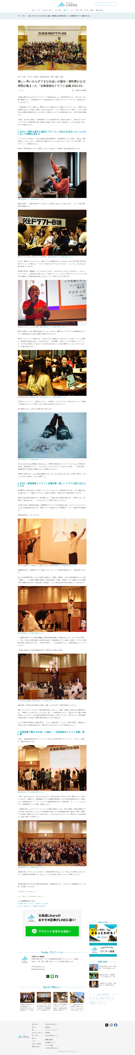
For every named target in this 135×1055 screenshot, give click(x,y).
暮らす (66, 10)
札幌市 (56, 76)
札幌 (24, 76)
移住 (62, 76)
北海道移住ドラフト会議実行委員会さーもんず (32, 199)
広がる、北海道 (88, 10)
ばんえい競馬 (100, 998)
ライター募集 (49, 1045)
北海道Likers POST (44, 76)
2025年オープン (110, 998)
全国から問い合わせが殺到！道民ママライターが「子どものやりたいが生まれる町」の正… (77, 1007)
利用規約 (47, 1032)
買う (39, 10)
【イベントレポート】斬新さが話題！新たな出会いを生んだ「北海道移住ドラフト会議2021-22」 (44, 1007)
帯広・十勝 (79, 10)
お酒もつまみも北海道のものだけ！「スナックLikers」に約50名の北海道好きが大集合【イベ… (60, 1007)
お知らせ (36, 76)
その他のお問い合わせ (51, 1048)
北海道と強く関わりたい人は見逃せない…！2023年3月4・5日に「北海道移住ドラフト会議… (27, 1007)
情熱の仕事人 (99, 10)
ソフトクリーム (101, 1003)
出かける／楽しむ (48, 10)
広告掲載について (50, 1042)
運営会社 (47, 1027)
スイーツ (92, 998)
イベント (30, 76)
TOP (19, 16)
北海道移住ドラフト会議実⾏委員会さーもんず (62, 257)
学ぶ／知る (58, 10)
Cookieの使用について (51, 1035)
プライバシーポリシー (51, 1030)
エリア (72, 10)
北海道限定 (92, 1003)
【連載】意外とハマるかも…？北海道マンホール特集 (33, 903)
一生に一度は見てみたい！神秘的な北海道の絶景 (32, 906)
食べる (34, 10)
